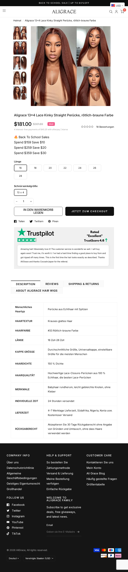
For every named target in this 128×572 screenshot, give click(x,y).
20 (50, 167)
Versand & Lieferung (59, 473)
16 (20, 167)
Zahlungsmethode (58, 468)
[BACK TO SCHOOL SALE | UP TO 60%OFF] (64, 3)
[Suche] (111, 11)
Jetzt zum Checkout (90, 211)
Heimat (17, 20)
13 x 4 (20, 192)
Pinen (55, 221)
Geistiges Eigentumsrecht (23, 483)
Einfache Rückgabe (59, 489)
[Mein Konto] (116, 11)
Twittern (38, 221)
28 (20, 175)
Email (49, 525)
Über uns (13, 462)
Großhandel (14, 489)
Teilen (21, 221)
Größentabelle (95, 484)
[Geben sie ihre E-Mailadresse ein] (78, 531)
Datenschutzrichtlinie (20, 468)
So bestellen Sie (57, 462)
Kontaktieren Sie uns (100, 462)
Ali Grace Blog (95, 473)
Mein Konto (93, 468)
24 (80, 167)
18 (35, 167)
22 (65, 167)
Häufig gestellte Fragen (101, 479)
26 (94, 167)
